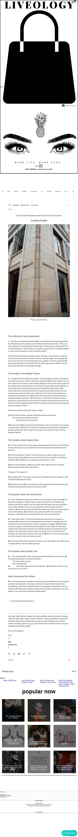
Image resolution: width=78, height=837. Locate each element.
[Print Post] (29, 654)
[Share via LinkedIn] (19, 654)
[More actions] (68, 205)
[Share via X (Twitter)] (14, 654)
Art (42, 191)
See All (74, 671)
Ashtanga (49, 191)
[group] (39, 683)
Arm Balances (34, 191)
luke (9, 638)
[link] (39, 57)
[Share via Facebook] (9, 654)
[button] (73, 191)
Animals (16, 191)
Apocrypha (24, 191)
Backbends (58, 191)
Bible (9, 642)
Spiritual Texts (12, 644)
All (2, 191)
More (66, 191)
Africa (8, 191)
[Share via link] (24, 654)
